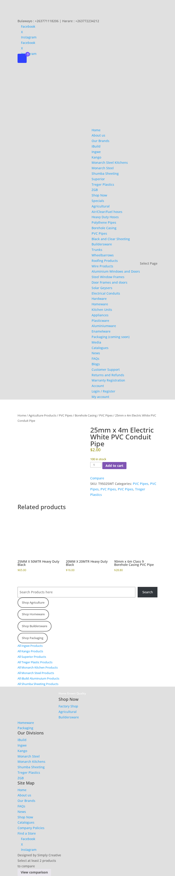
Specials (98, 201)
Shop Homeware (33, 614)
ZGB (95, 190)
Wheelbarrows (103, 255)
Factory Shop (68, 706)
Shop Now (99, 195)
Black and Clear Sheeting (111, 239)
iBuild (96, 146)
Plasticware (100, 320)
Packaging (25, 728)
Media (96, 342)
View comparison (34, 872)
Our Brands (100, 141)
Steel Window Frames (108, 277)
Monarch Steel (103, 168)
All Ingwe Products (30, 646)
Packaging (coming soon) (110, 337)
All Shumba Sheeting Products (38, 684)
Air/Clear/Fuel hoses (107, 212)
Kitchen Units (102, 309)
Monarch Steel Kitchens (110, 162)
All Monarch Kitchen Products (38, 667)
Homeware (100, 304)
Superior (98, 179)
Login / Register (103, 391)
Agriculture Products (42, 415)
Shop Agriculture (33, 602)
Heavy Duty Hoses (105, 217)
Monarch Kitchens (31, 761)
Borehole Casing (104, 228)
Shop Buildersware (34, 626)
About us (98, 135)
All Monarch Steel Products (36, 673)
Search (147, 592)
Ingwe (96, 152)
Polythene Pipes (104, 222)
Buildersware (102, 244)
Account (98, 386)
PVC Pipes (99, 233)
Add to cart (114, 465)
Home (96, 130)
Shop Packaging (32, 638)
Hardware (99, 298)
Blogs (96, 364)
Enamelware (101, 331)
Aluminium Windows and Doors (116, 271)
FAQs (95, 358)
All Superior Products (32, 657)
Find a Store (27, 833)
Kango (96, 157)
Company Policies (31, 828)
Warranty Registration (108, 380)
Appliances (100, 315)
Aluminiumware (104, 326)
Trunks (97, 249)
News (96, 353)
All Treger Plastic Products (35, 662)
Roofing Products (105, 260)
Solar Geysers (102, 288)
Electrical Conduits (106, 293)
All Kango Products (30, 651)
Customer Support (106, 369)
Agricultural (101, 206)
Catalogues (100, 348)
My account (100, 397)
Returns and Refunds (108, 375)
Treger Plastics (103, 184)
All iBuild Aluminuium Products (38, 678)
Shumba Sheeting (105, 173)
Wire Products (102, 266)
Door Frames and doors (109, 282)
